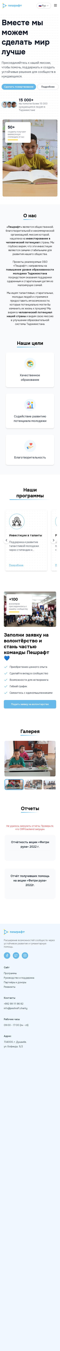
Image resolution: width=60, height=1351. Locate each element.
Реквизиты (9, 986)
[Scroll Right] (53, 540)
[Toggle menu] (55, 5)
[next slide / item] (53, 758)
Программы (10, 973)
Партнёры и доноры (15, 982)
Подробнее (48, 86)
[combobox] (44, 6)
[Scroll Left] (6, 540)
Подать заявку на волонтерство (30, 704)
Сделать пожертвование (18, 86)
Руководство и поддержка (19, 977)
